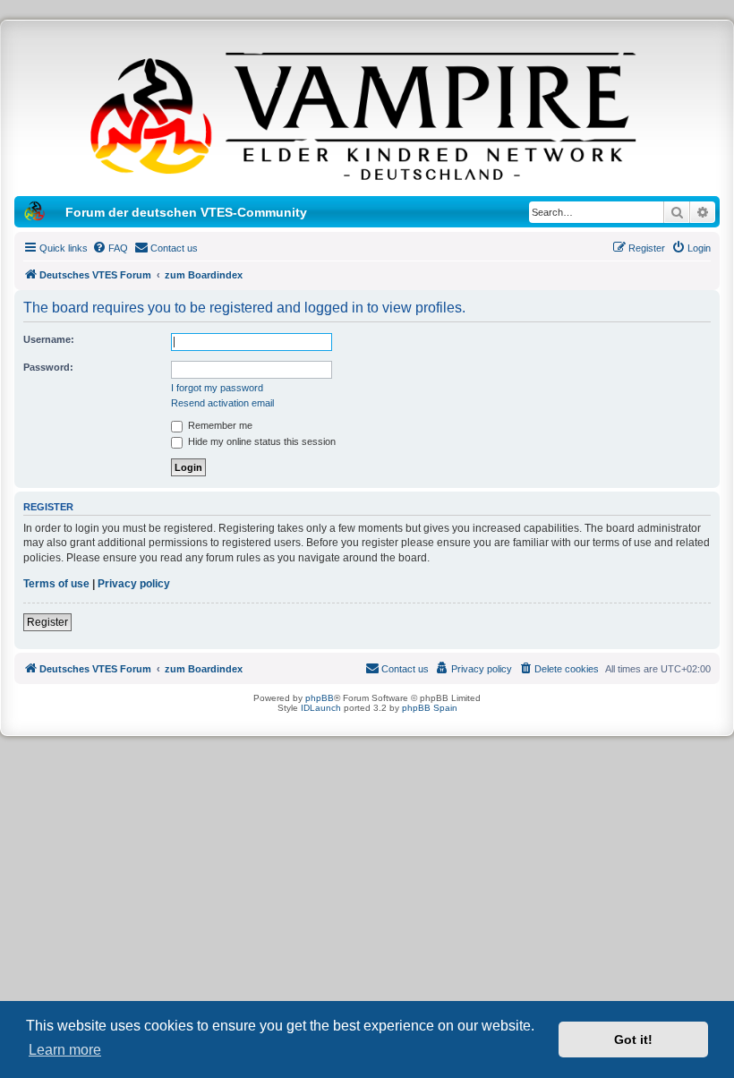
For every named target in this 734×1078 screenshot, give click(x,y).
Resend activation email (222, 403)
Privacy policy (134, 584)
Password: (48, 367)
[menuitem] (110, 248)
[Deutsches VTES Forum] (367, 113)
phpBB (319, 698)
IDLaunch (321, 708)
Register (47, 622)
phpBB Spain (429, 708)
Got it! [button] (633, 1039)
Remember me (218, 425)
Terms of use (56, 584)
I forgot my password (217, 387)
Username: (48, 339)
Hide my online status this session (260, 441)
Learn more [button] (65, 1049)
